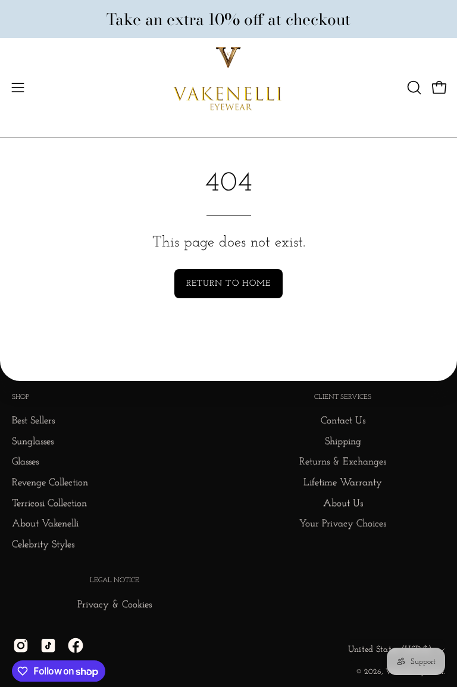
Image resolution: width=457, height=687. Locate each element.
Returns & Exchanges (342, 462)
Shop (20, 397)
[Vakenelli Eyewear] (228, 87)
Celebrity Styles (43, 544)
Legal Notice (114, 581)
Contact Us (343, 421)
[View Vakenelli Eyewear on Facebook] (75, 645)
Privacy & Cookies (114, 604)
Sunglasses (33, 441)
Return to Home (228, 283)
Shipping (343, 441)
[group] (228, 19)
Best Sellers (33, 421)
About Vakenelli (45, 524)
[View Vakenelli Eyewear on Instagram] (21, 645)
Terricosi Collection (49, 503)
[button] (413, 87)
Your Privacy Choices (342, 524)
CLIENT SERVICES (342, 397)
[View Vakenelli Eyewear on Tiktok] (48, 645)
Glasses (25, 462)
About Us (343, 503)
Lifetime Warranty (342, 482)
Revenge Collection (50, 482)
